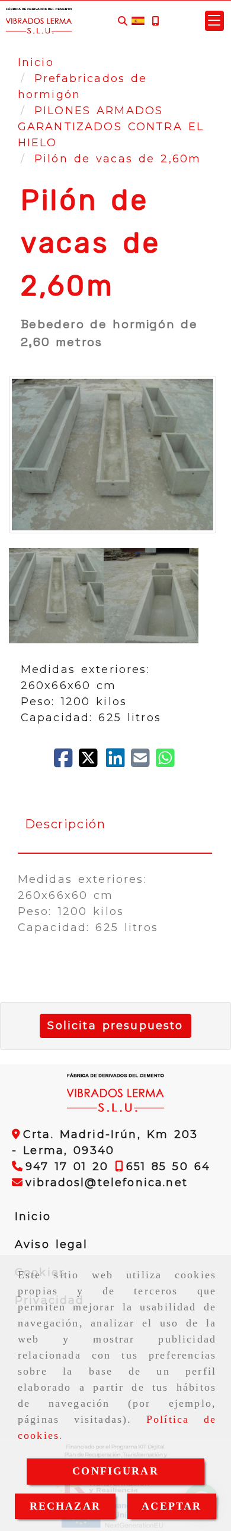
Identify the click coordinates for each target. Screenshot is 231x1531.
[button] (214, 21)
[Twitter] (92, 762)
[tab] (115, 824)
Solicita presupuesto (115, 1025)
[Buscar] (122, 21)
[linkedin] (118, 762)
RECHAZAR (65, 1506)
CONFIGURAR (115, 1471)
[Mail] (143, 762)
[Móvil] (155, 21)
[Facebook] (66, 762)
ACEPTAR (171, 1506)
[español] (138, 20)
